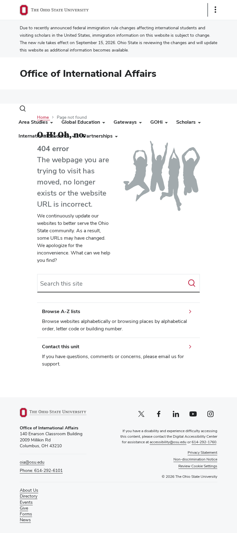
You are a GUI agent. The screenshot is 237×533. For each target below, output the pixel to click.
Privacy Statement (202, 452)
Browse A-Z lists (61, 311)
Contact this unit (60, 346)
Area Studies (33, 122)
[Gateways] (139, 123)
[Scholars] (198, 123)
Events (26, 502)
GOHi (156, 122)
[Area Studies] (50, 123)
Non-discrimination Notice (195, 459)
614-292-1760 (204, 442)
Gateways (125, 122)
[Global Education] (102, 123)
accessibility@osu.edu (168, 442)
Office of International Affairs (88, 73)
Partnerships (98, 136)
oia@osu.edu (32, 462)
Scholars (186, 122)
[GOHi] (165, 123)
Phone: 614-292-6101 (41, 470)
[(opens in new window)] (53, 412)
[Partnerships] (115, 137)
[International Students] (71, 137)
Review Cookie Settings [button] (197, 466)
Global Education (80, 122)
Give (24, 508)
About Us (29, 490)
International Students (44, 136)
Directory (28, 496)
